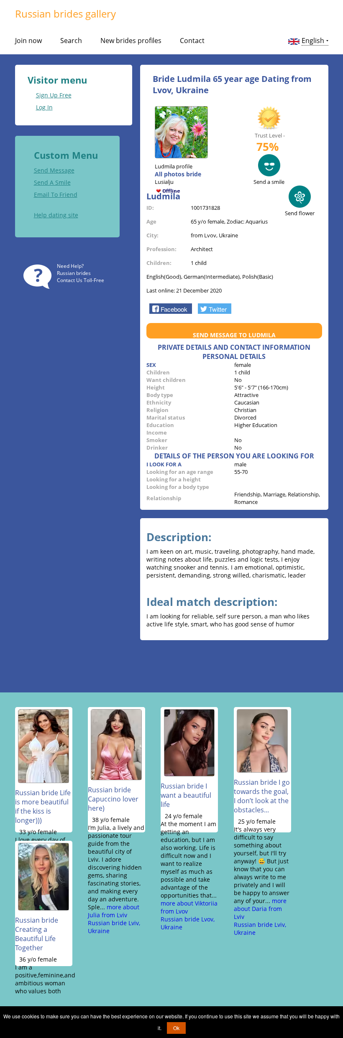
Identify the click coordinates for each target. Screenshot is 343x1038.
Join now (28, 40)
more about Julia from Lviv (113, 911)
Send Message (54, 170)
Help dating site (56, 215)
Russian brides (74, 273)
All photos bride (178, 174)
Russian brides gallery (65, 13)
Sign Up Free (54, 95)
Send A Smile (52, 182)
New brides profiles (130, 40)
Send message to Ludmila (234, 335)
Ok (176, 1027)
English (313, 40)
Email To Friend (55, 194)
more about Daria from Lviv (260, 909)
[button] (170, 308)
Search (71, 40)
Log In (44, 107)
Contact (192, 40)
